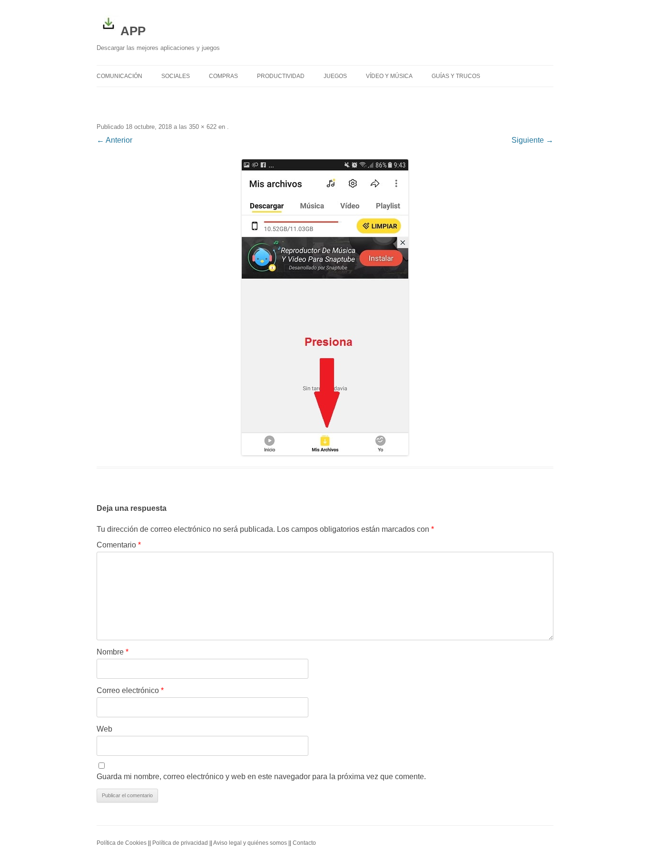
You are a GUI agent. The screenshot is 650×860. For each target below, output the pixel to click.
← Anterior (114, 140)
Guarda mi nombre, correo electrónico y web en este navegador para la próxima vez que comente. (261, 776)
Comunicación (119, 76)
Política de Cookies (122, 843)
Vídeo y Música (389, 76)
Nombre (112, 652)
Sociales (175, 76)
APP (133, 31)
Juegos (335, 76)
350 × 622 (203, 126)
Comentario (119, 545)
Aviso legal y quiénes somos (250, 843)
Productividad (281, 76)
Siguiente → (532, 140)
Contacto (304, 843)
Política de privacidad (180, 843)
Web (104, 729)
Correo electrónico (130, 690)
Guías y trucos (456, 76)
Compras (223, 76)
